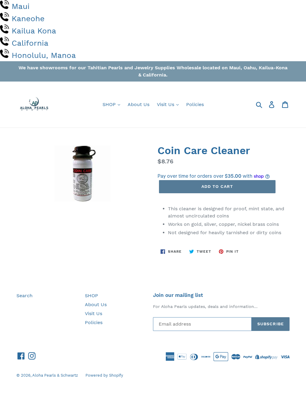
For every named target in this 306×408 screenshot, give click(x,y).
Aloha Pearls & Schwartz (55, 375)
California (30, 43)
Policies (195, 104)
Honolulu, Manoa (44, 55)
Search (24, 295)
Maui (21, 6)
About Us (138, 104)
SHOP (109, 104)
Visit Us (166, 104)
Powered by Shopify (104, 375)
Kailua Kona (34, 30)
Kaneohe (28, 18)
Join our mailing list (178, 295)
